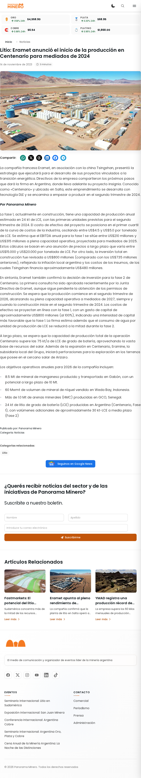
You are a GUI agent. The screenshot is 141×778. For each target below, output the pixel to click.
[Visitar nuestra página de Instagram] (27, 675)
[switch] (113, 6)
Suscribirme (72, 537)
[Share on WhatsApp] (23, 158)
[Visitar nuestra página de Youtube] (36, 675)
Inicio (8, 42)
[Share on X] (31, 158)
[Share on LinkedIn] (47, 158)
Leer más (10, 619)
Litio (4, 453)
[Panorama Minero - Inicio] (15, 6)
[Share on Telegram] (63, 158)
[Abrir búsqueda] (122, 6)
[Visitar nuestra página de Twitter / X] (17, 675)
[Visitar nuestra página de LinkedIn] (46, 675)
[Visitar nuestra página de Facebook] (8, 675)
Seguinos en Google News (74, 464)
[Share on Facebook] (55, 158)
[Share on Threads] (39, 158)
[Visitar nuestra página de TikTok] (55, 675)
